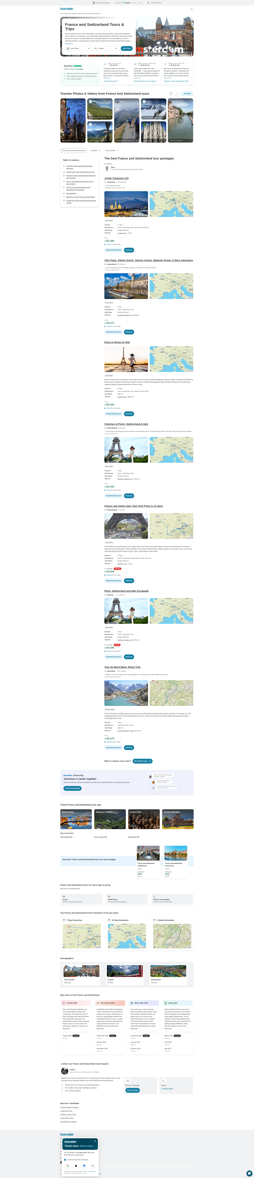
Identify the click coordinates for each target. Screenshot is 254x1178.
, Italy (131, 227)
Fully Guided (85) (66, 837)
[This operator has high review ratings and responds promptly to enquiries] (130, 233)
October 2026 (101, 1042)
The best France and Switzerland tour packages (79, 167)
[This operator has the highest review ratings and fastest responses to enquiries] (137, 315)
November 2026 (102, 1048)
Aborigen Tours (122, 564)
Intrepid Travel (122, 397)
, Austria (141, 558)
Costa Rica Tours (66, 1111)
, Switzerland (126, 227)
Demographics (71, 193)
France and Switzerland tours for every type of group (79, 183)
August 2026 (67, 1036)
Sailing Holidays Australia (69, 1107)
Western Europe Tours (68, 1114)
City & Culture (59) (100, 837)
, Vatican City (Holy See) (141, 227)
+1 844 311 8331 (167, 1089)
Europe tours (67, 13)
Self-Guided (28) (133, 837)
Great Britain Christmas (68, 1121)
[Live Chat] (249, 1173)
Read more (69, 44)
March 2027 (169, 1036)
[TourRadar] (67, 9)
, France (130, 725)
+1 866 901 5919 (187, 2)
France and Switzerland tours (93, 13)
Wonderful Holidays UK (125, 315)
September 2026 (102, 1036)
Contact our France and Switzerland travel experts (81, 202)
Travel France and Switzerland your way (80, 172)
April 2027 (168, 1042)
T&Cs (85, 1171)
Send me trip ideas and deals (77, 1160)
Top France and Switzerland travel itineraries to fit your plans (78, 189)
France (120, 227)
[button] (149, 244)
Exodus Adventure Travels (126, 731)
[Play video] (73, 120)
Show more (66, 1028)
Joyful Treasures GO (110, 81)
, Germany (147, 558)
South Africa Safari (66, 1118)
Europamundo (122, 233)
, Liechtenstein (134, 558)
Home (62, 13)
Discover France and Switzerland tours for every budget (81, 177)
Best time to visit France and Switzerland (80, 197)
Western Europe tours (78, 13)
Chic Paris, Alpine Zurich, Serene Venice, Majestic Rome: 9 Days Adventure (145, 81)
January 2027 (135, 1042)
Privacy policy (92, 1171)
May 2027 (168, 1048)
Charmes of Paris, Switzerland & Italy (176, 81)
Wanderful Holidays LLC (125, 479)
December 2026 (136, 1036)
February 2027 (136, 1048)
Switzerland (121, 725)
